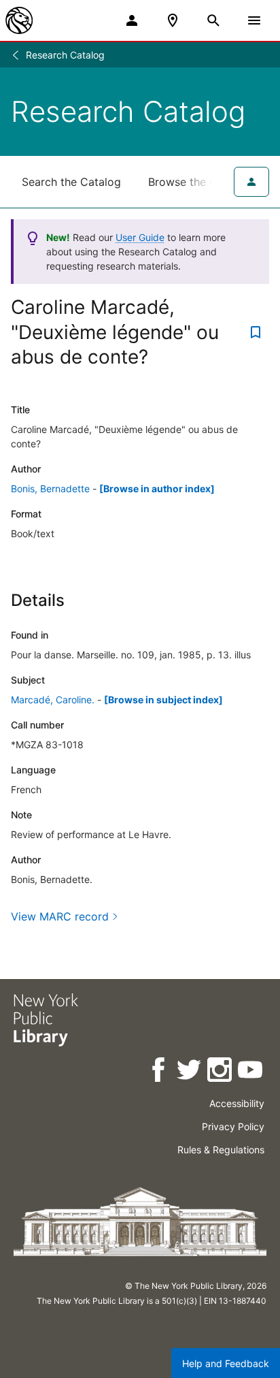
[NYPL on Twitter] (190, 1072)
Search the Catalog (71, 182)
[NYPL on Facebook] (159, 1072)
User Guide (140, 237)
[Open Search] (213, 20)
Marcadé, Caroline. (52, 699)
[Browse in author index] (157, 488)
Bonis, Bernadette (50, 488)
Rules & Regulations (220, 1149)
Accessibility (236, 1103)
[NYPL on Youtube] (251, 1072)
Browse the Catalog (199, 182)
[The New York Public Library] (19, 20)
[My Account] (131, 20)
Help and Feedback (225, 1363)
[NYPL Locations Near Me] (172, 20)
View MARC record (60, 916)
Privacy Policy (233, 1126)
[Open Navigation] (254, 20)
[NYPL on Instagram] (220, 1072)
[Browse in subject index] (163, 699)
